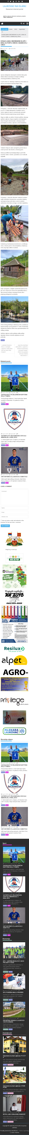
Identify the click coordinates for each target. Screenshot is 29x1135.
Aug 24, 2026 (5, 392)
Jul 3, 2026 (6, 1053)
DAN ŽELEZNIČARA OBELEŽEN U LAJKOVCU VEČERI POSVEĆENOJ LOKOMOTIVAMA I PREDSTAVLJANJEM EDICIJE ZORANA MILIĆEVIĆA (22, 350)
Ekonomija (5, 971)
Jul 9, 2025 (6, 1018)
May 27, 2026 (7, 1084)
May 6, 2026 (6, 1112)
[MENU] (27, 23)
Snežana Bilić (13, 48)
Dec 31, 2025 (7, 959)
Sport (7, 404)
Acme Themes (15, 1132)
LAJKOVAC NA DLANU (14, 6)
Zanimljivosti (10, 1064)
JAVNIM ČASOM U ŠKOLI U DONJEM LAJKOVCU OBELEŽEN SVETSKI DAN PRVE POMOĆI (6, 348)
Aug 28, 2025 (7, 990)
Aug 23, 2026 (5, 474)
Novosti (2, 340)
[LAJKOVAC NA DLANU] (2, 23)
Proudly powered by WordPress (9, 1130)
